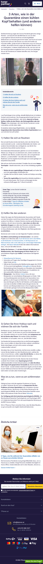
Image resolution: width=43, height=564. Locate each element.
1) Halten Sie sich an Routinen (12, 94)
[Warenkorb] (29, 3)
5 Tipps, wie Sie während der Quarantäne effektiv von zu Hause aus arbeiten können (20, 457)
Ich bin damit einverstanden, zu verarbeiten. (18, 491)
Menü (38, 3)
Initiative (23, 274)
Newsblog (11, 9)
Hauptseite (4, 9)
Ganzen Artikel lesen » (8, 467)
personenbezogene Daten (26, 490)
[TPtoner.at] (6, 3)
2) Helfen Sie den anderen (10, 97)
